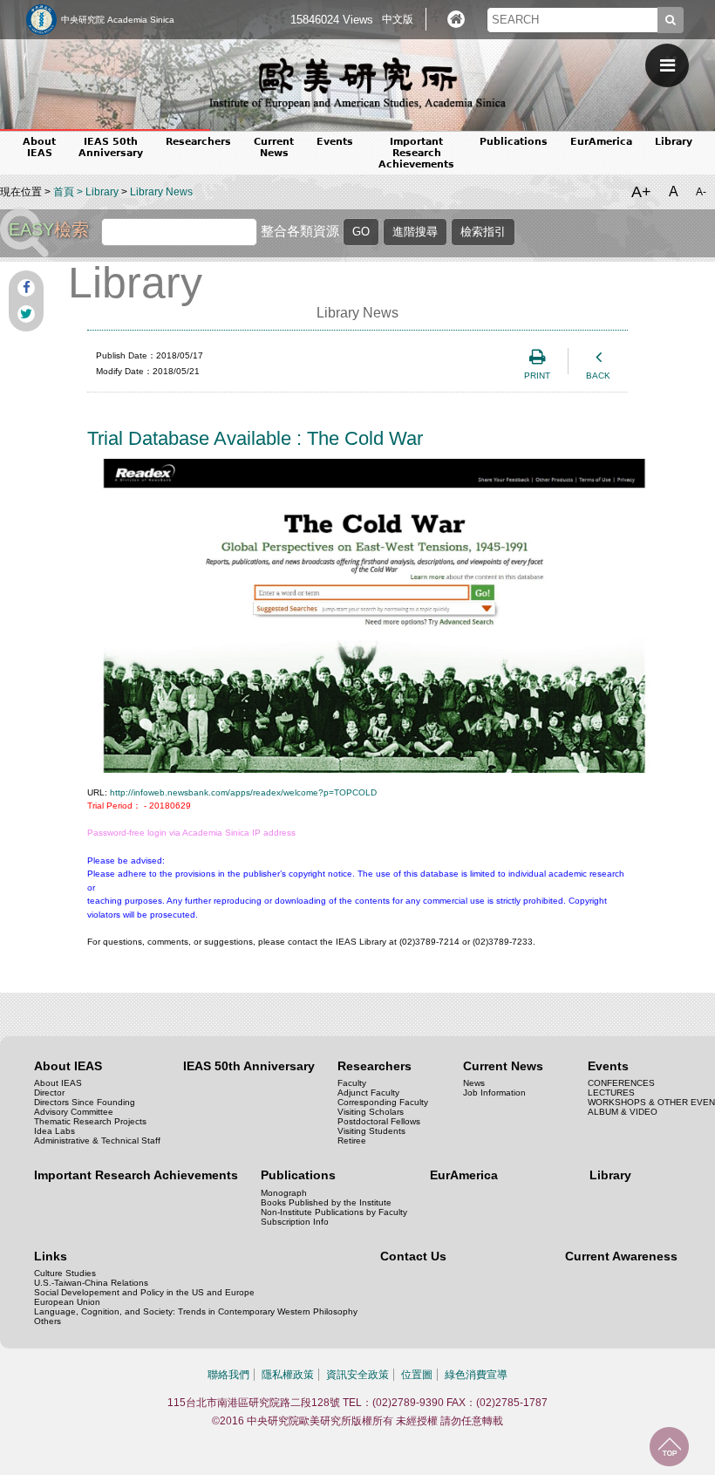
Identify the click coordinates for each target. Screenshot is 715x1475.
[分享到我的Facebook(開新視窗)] (26, 288)
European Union (67, 1302)
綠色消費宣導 (476, 1375)
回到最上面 (669, 1446)
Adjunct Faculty (368, 1092)
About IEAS (58, 1083)
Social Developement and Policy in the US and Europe (144, 1292)
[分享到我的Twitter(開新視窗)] (26, 314)
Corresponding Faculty (382, 1102)
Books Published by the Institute (326, 1202)
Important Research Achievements (416, 153)
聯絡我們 (228, 1375)
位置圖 (416, 1375)
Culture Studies (65, 1273)
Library (673, 141)
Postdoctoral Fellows (378, 1121)
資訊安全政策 (357, 1375)
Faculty (351, 1083)
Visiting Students (371, 1131)
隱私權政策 (288, 1375)
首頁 (63, 192)
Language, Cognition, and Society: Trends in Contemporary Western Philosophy (196, 1311)
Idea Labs (54, 1131)
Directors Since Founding (84, 1102)
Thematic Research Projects (90, 1121)
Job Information (494, 1092)
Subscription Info (295, 1221)
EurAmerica (601, 141)
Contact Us (413, 1256)
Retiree (351, 1140)
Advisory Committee (73, 1111)
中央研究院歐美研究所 (357, 82)
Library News (161, 192)
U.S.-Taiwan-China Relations (91, 1282)
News (474, 1083)
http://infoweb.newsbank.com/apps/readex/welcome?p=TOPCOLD (243, 792)
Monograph (284, 1193)
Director (49, 1092)
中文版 (397, 19)
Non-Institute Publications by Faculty (334, 1212)
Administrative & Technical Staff (97, 1140)
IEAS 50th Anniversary (110, 147)
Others (47, 1321)
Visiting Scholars (370, 1111)
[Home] (456, 19)
